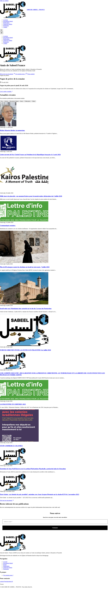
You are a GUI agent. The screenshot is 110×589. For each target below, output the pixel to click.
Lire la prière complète (6, 91)
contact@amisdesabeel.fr (6, 581)
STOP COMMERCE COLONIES (11, 446)
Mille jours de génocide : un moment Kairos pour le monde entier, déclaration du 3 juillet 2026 (31, 196)
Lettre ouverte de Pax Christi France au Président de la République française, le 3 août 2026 (30, 154)
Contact (5, 27)
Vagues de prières (7, 24)
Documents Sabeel (8, 21)
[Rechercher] (1, 30)
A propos (5, 20)
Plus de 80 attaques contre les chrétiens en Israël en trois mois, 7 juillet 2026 (24, 267)
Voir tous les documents (6, 500)
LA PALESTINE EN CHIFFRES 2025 (13, 404)
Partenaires (6, 25)
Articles (6, 101)
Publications (6, 22)
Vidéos (33, 101)
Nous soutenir (31, 74)
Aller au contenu (4, 0)
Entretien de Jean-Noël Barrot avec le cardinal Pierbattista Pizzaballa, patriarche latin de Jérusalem (33, 469)
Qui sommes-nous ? (20, 74)
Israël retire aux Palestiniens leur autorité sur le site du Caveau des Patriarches (25, 308)
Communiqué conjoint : (8, 225)
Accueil (5, 561)
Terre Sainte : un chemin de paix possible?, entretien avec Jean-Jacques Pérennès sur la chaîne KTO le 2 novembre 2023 (39, 494)
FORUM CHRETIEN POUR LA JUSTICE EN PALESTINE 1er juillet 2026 (25, 350)
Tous (2, 101)
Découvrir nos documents (6, 74)
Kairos (21, 101)
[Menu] (1, 32)
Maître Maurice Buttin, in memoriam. (12, 130)
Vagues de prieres (7, 567)
